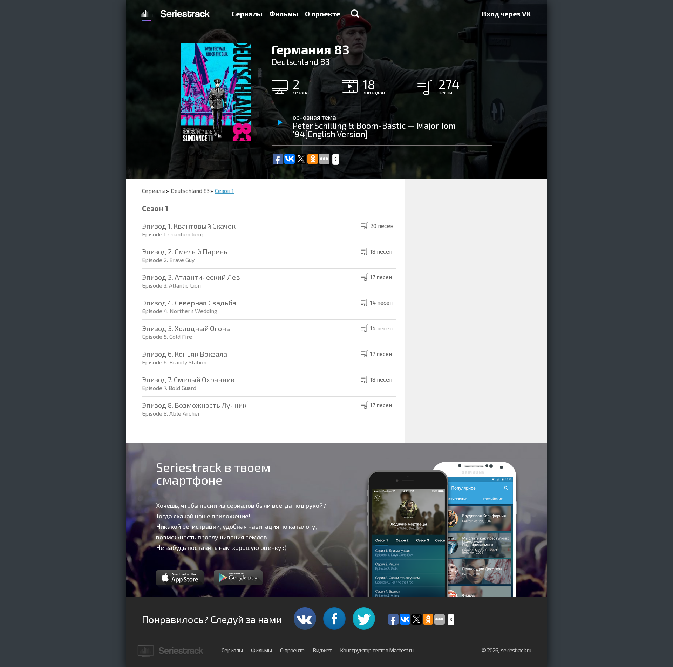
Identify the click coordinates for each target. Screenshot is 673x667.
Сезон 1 (224, 190)
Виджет (322, 650)
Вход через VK (506, 13)
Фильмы (283, 13)
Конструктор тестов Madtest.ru (376, 650)
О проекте (322, 13)
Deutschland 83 (190, 190)
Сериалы (247, 13)
